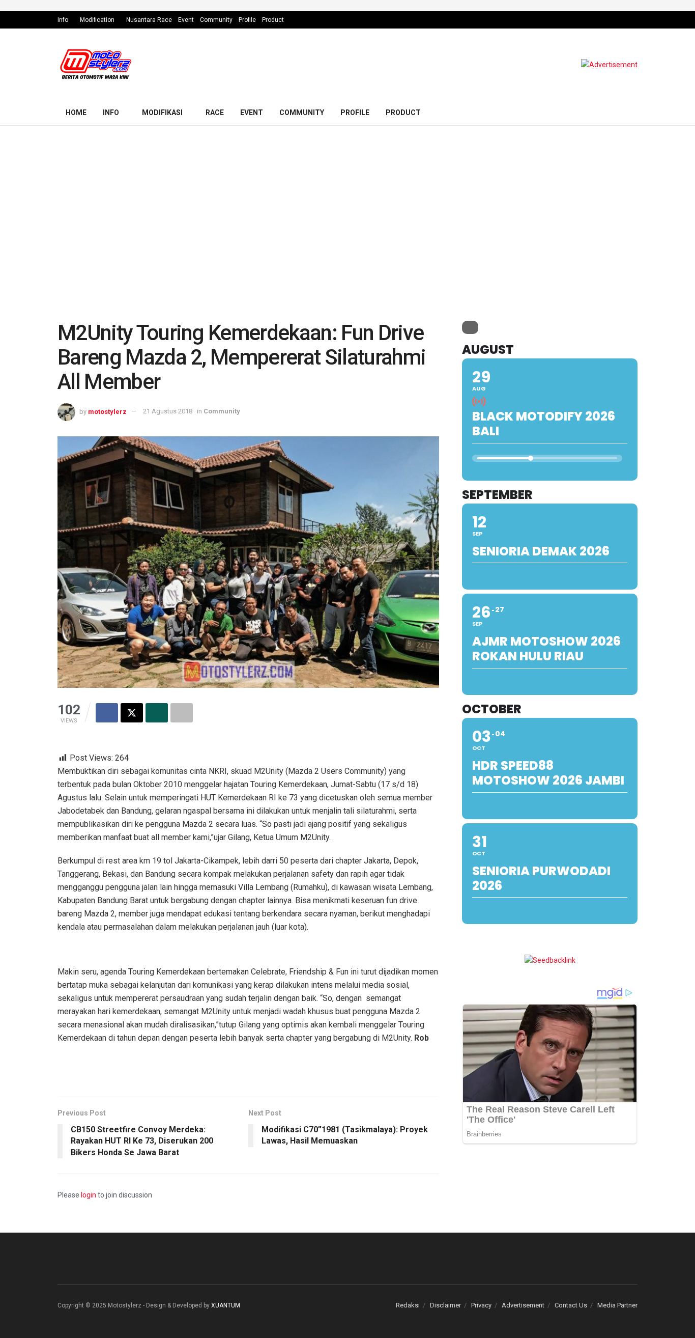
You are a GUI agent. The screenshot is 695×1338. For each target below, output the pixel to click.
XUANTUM (225, 1305)
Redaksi (408, 1305)
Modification (97, 19)
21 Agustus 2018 (167, 411)
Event (186, 19)
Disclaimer (445, 1305)
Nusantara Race (149, 19)
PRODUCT (403, 112)
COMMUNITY (301, 112)
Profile (247, 19)
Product (273, 19)
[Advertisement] (347, 202)
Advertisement (523, 1305)
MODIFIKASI (162, 112)
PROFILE (354, 112)
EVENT (251, 112)
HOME (76, 112)
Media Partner (617, 1305)
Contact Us (571, 1305)
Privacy (481, 1305)
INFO (111, 112)
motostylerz (107, 411)
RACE (215, 112)
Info (62, 19)
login (88, 1195)
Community (216, 19)
